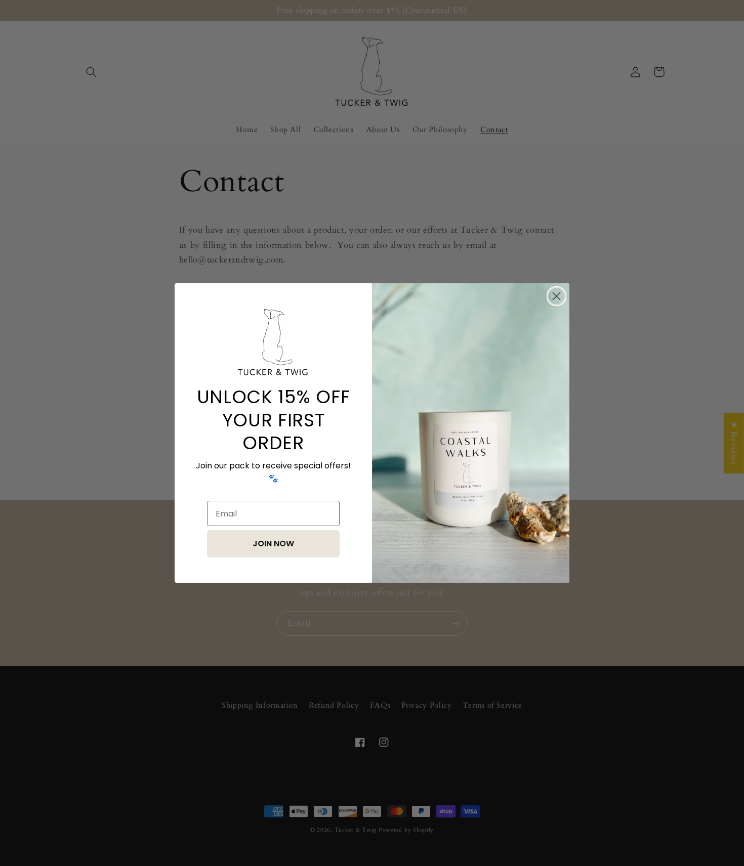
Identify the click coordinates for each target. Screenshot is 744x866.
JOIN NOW (273, 543)
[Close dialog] (556, 296)
